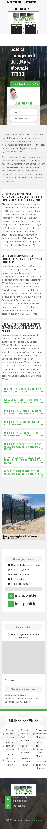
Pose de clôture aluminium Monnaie (10, 759)
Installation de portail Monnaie (25, 761)
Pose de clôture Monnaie (25, 749)
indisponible (15, 1)
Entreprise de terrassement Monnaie (40, 733)
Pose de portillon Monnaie (10, 746)
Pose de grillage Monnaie (10, 733)
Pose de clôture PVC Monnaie (25, 735)
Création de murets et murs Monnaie (40, 749)
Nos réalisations (25, 83)
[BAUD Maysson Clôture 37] (23, 17)
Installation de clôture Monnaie (40, 765)
